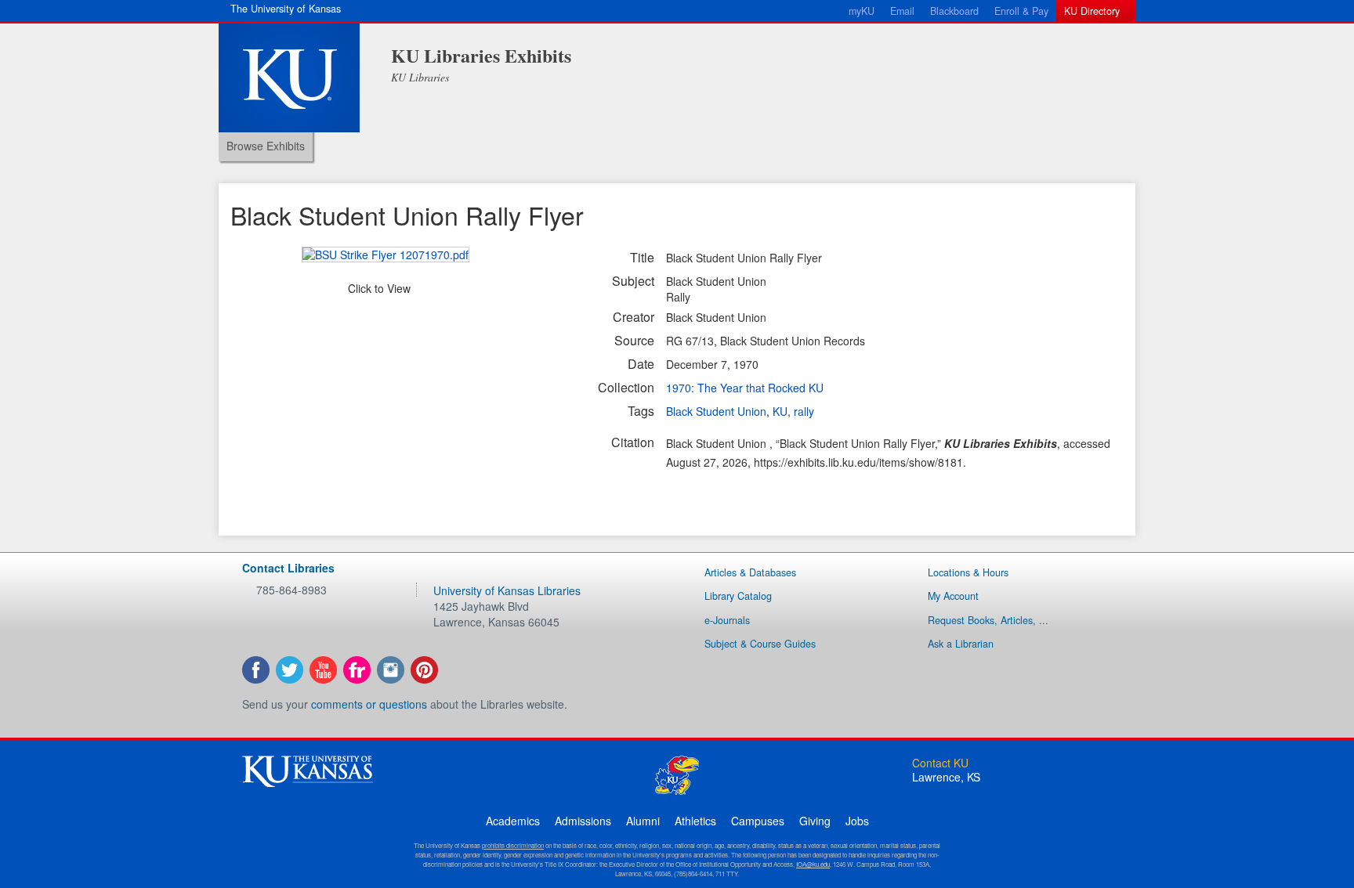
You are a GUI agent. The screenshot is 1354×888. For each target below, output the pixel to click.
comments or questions (369, 704)
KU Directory (1092, 11)
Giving (815, 820)
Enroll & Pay (1021, 11)
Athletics (695, 820)
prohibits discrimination (513, 845)
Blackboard (954, 11)
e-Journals (727, 620)
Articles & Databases (750, 572)
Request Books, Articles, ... (988, 620)
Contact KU (940, 763)
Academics (513, 820)
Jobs (857, 820)
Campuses (757, 820)
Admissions (583, 820)
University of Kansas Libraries (507, 590)
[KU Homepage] (289, 77)
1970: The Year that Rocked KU (745, 387)
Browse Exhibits (265, 145)
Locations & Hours (968, 572)
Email (902, 11)
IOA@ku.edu (813, 864)
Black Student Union (716, 411)
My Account (953, 596)
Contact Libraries (288, 568)
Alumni (643, 820)
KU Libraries (420, 77)
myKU (861, 11)
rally (804, 411)
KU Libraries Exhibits (481, 55)
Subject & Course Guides (760, 644)
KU (780, 411)
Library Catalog (738, 596)
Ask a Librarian (961, 644)
